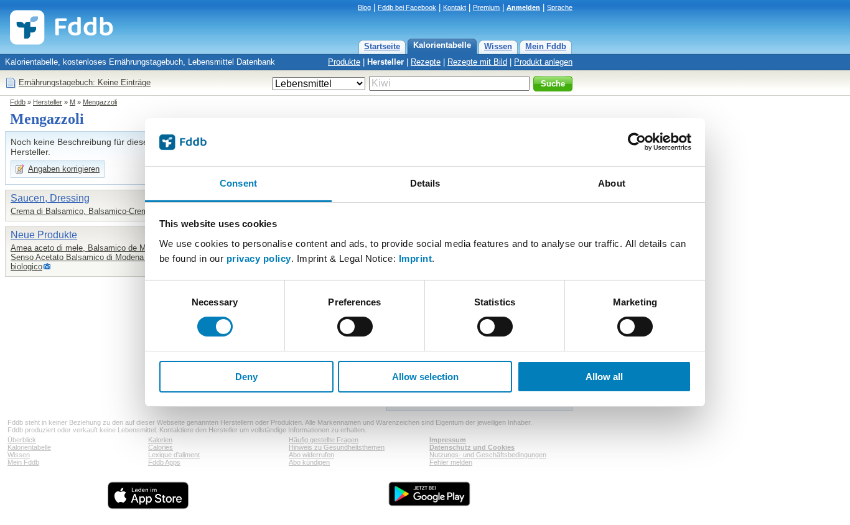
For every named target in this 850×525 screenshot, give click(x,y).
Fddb (18, 102)
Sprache (559, 7)
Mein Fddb (545, 46)
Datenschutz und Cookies (472, 447)
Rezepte (426, 62)
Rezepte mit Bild (477, 62)
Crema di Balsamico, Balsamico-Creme (81, 211)
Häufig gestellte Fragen (323, 440)
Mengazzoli (100, 102)
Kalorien (160, 440)
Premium (486, 7)
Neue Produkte (44, 235)
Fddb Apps (164, 462)
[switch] (355, 327)
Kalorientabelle (442, 45)
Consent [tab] (238, 183)
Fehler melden (450, 462)
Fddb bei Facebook (407, 7)
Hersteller (385, 62)
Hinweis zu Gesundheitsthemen (337, 447)
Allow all (604, 376)
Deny (246, 376)
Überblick (21, 440)
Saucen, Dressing (50, 198)
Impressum (447, 440)
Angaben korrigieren (64, 169)
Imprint (415, 258)
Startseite (382, 46)
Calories (160, 447)
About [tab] (611, 183)
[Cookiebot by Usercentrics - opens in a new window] (636, 141)
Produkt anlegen (543, 62)
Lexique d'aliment (174, 454)
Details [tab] (425, 183)
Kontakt (454, 7)
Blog (364, 7)
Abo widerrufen (311, 454)
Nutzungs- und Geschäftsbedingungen (487, 454)
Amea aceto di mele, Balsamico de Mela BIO (92, 248)
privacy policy (259, 258)
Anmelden (523, 7)
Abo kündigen (309, 462)
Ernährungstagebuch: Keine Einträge (85, 82)
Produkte (344, 62)
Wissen (498, 46)
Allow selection (425, 376)
